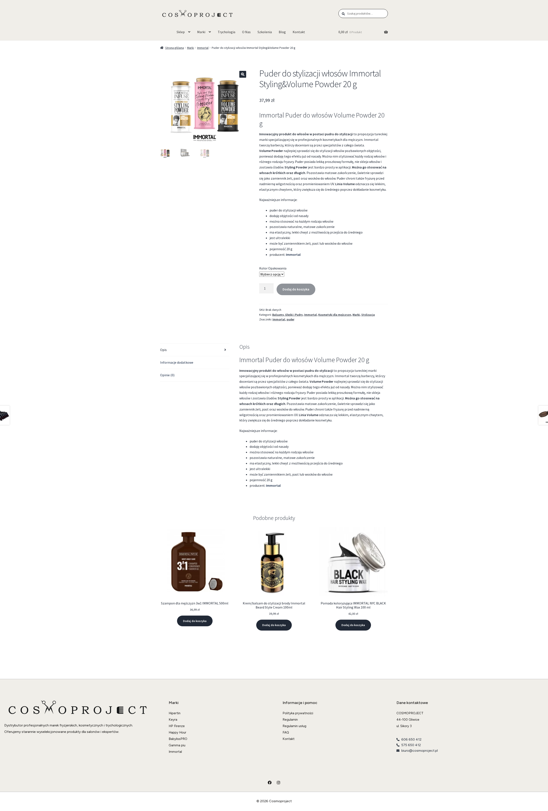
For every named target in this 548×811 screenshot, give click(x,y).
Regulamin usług (294, 726)
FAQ (286, 732)
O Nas (246, 32)
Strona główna (174, 48)
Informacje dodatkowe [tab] (176, 362)
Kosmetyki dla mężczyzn (334, 315)
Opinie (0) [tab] (167, 375)
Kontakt (299, 32)
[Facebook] (270, 782)
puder (290, 319)
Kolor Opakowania (272, 268)
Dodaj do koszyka (296, 289)
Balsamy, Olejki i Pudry (287, 315)
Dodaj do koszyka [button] (195, 621)
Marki (201, 32)
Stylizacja (368, 315)
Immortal (202, 48)
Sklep (181, 32)
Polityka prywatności (298, 713)
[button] (242, 74)
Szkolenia (265, 32)
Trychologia (226, 32)
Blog (282, 32)
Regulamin (290, 720)
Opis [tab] (163, 350)
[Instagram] (278, 782)
